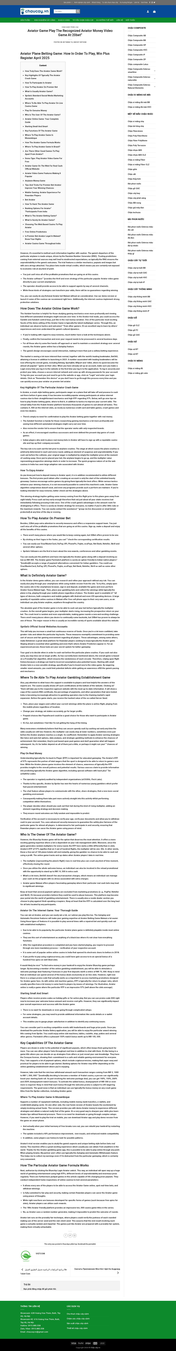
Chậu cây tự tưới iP (136, 282)
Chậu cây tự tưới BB (137, 268)
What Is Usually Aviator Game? (39, 91)
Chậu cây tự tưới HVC (137, 277)
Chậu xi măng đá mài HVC (139, 107)
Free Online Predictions (36, 232)
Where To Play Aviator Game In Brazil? (42, 147)
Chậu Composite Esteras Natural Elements (139, 86)
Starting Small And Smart (36, 126)
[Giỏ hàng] (154, 11)
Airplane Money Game (35, 181)
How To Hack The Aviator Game (39, 204)
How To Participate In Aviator (38, 83)
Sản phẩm (67, 2)
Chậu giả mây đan (136, 208)
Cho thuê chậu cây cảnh (78, 1314)
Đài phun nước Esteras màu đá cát (140, 228)
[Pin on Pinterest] (75, 1235)
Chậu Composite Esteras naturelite (139, 78)
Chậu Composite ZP (137, 59)
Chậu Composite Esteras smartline (139, 70)
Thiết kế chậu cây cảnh (77, 1328)
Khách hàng (96, 2)
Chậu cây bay (134, 193)
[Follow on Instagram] (152, 2)
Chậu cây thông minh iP (138, 311)
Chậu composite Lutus (138, 64)
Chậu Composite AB (137, 35)
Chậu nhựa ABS (135, 150)
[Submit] (78, 11)
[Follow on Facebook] (149, 2)
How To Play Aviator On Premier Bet (41, 87)
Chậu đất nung (134, 203)
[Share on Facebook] (66, 1235)
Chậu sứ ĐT (133, 354)
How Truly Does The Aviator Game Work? (43, 71)
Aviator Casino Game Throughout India (43, 243)
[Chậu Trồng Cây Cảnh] (35, 11)
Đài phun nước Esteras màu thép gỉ (140, 252)
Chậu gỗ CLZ (133, 325)
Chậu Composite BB (137, 40)
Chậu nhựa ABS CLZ (137, 155)
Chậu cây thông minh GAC (140, 301)
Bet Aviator (30, 200)
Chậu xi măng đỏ (135, 368)
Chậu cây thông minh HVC (140, 306)
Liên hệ (136, 2)
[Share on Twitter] (70, 1235)
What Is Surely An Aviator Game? (40, 220)
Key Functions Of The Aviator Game (41, 131)
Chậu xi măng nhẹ (136, 121)
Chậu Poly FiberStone (137, 136)
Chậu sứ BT (133, 349)
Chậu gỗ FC (133, 330)
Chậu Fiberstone (135, 131)
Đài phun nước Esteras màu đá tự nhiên (140, 244)
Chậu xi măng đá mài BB (139, 102)
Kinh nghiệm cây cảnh (82, 2)
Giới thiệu (144, 2)
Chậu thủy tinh (134, 179)
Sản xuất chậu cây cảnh (77, 1323)
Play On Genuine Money (36, 110)
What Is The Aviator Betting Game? (41, 216)
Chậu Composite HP (137, 45)
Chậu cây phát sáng (137, 198)
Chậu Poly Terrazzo (137, 145)
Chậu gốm (132, 169)
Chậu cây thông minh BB (139, 296)
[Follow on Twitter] (154, 2)
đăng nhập (36, 1289)
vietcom (83, 42)
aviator (67, 381)
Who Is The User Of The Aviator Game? (43, 115)
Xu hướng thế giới (126, 2)
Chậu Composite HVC (137, 50)
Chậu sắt (132, 174)
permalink (92, 1244)
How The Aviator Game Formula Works (42, 142)
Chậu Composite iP (136, 55)
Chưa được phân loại (70, 27)
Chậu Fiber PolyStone (137, 140)
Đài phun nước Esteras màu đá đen (140, 236)
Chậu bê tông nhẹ (136, 126)
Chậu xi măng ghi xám (138, 373)
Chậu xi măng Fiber (136, 160)
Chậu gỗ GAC (134, 188)
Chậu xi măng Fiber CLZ (138, 164)
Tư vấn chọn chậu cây (110, 2)
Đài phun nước (134, 184)
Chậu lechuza (134, 212)
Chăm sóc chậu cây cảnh (78, 1318)
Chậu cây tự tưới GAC (137, 273)
